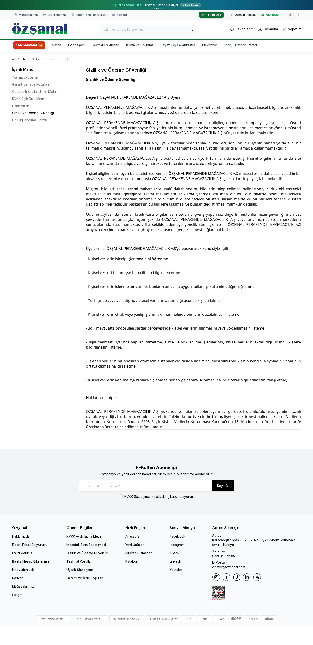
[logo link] (40, 29)
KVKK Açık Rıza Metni (28, 99)
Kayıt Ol (223, 486)
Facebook (177, 536)
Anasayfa (132, 536)
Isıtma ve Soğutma (140, 45)
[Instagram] (291, 15)
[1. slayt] (151, 8)
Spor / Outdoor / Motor (240, 45)
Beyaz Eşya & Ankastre (178, 45)
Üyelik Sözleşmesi (80, 570)
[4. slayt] (158, 8)
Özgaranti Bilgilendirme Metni (34, 91)
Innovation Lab (23, 570)
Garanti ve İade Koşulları (30, 84)
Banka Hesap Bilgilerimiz (30, 561)
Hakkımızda (21, 106)
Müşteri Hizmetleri (138, 553)
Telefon (55, 45)
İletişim (17, 595)
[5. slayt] (161, 8)
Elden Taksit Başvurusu (29, 545)
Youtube (176, 570)
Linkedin (176, 561)
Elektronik (209, 45)
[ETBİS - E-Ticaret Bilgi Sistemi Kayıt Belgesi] (256, 593)
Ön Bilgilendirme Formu (29, 120)
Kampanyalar (26, 45)
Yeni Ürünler (134, 545)
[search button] (191, 29)
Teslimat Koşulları (25, 77)
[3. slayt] (156, 8)
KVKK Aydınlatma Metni (83, 536)
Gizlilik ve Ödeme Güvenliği (33, 113)
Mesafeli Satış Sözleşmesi (86, 545)
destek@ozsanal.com (228, 567)
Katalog (131, 561)
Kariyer (17, 578)
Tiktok (174, 553)
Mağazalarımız (23, 586)
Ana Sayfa (19, 59)
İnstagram (177, 545)
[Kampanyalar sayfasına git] (156, 5)
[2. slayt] (154, 8)
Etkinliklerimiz (22, 553)
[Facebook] (298, 15)
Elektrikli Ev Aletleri (105, 45)
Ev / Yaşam (76, 45)
